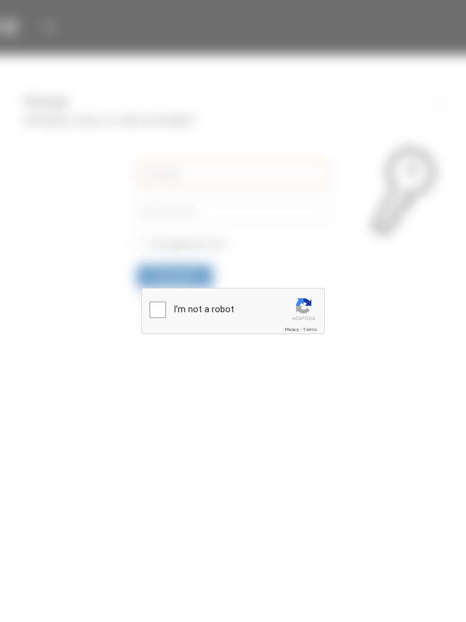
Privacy (292, 329)
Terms (310, 329)
